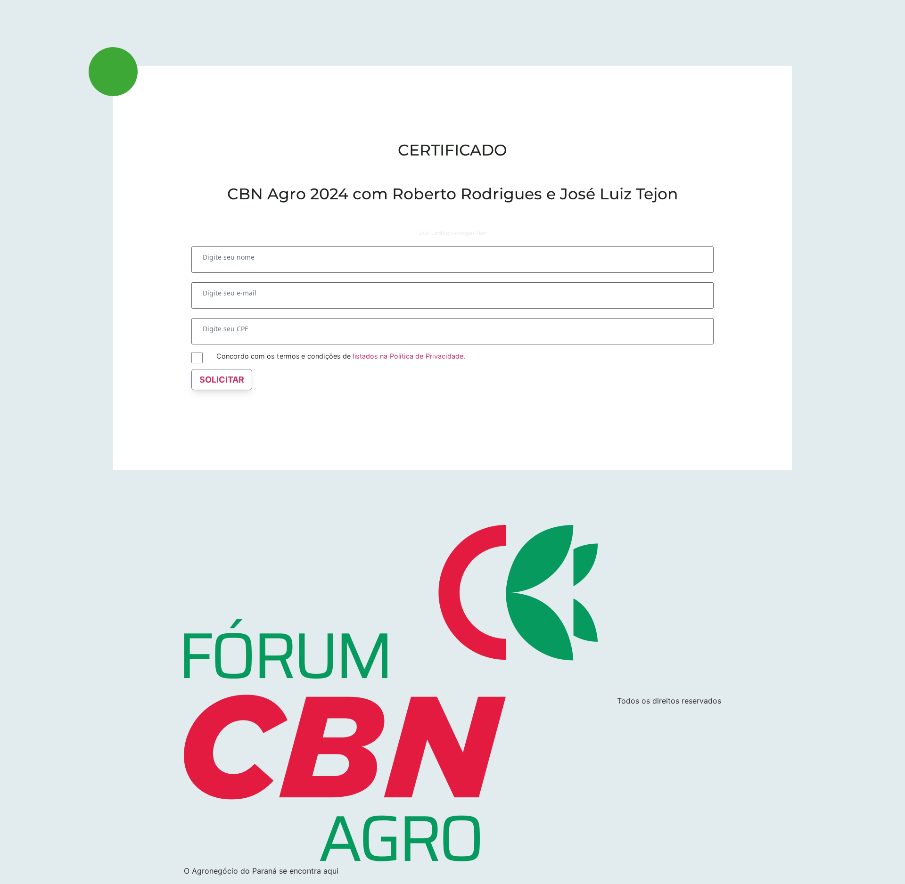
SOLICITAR (221, 380)
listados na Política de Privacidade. (409, 356)
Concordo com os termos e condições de (340, 356)
